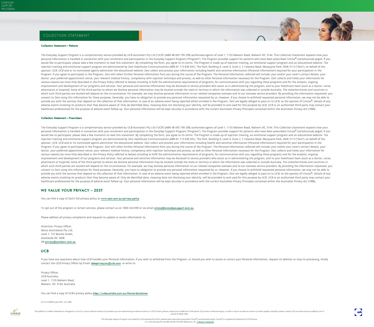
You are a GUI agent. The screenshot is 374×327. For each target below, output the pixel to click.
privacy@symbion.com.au (60, 242)
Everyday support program (8, 6)
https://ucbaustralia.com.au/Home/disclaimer (120, 293)
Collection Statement (205, 322)
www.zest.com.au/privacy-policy (120, 198)
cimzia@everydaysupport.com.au (174, 208)
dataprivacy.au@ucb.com (106, 263)
